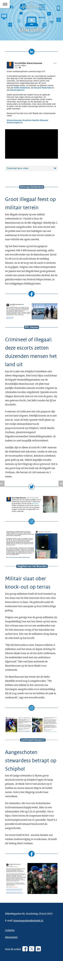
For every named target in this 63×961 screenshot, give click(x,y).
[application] (31, 144)
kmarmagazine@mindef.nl (28, 920)
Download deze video (17, 168)
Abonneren (11, 937)
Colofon (10, 930)
